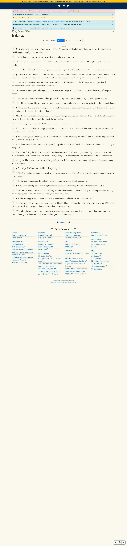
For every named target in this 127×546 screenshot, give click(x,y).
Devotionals (43, 242)
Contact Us (97, 264)
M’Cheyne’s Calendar (73, 238)
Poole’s (47, 21)
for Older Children (98, 244)
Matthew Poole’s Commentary (23, 252)
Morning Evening (46, 244)
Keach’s (94, 247)
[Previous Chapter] (58, 222)
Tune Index (97, 253)
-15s (53, 40)
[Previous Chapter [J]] (59, 5)
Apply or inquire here (74, 24)
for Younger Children (99, 242)
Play (61, 40)
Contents (63, 222)
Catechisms (96, 239)
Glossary (97, 256)
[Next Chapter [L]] (68, 5)
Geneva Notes (17, 244)
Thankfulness (76, 269)
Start (46, 40)
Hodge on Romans (19, 260)
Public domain (56, 280)
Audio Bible (97, 259)
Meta (93, 251)
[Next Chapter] (69, 222)
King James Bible (19, 235)
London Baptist (99, 235)
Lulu (66, 28)
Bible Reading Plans (73, 233)
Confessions (96, 233)
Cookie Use (97, 269)
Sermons (68, 251)
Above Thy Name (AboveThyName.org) (55, 1)
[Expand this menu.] (124, 543)
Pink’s (60, 21)
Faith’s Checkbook (45, 247)
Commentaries (18, 242)
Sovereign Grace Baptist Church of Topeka (66, 282)
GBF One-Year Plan (43, 14)
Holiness (45, 256)
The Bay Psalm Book (41, 28)
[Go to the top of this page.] (120, 543)
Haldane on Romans (19, 262)
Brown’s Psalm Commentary (22, 257)
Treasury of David (18, 255)
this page (88, 1)
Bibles (14, 233)
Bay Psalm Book (45, 238)
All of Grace (48, 274)
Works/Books (43, 253)
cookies (41, 11)
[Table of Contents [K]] (63, 5)
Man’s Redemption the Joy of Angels (76, 263)
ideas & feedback (42, 18)
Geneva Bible (17, 238)
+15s (68, 40)
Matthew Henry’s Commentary (23, 249)
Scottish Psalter (44, 235)
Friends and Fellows (100, 261)
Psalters (41, 233)
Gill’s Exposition (18, 247)
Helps (67, 242)
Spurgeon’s (34, 21)
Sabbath (74, 258)
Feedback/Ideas (100, 266)
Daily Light (42, 249)
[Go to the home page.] (116, 543)
